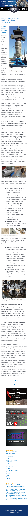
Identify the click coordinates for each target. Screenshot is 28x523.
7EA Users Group (10, 453)
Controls (8, 465)
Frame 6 (8, 468)
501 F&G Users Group (11, 451)
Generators (8, 471)
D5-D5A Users (9, 466)
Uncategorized (9, 476)
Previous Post (14, 381)
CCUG (7, 463)
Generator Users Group (12, 470)
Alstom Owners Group (11, 460)
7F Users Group (10, 455)
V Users (4, 22)
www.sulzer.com (11, 87)
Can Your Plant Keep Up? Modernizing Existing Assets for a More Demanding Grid (16, 486)
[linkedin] (23, 9)
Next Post (14, 385)
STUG (7, 475)
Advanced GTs (9, 456)
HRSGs (8, 473)
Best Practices (9, 461)
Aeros (7, 458)
